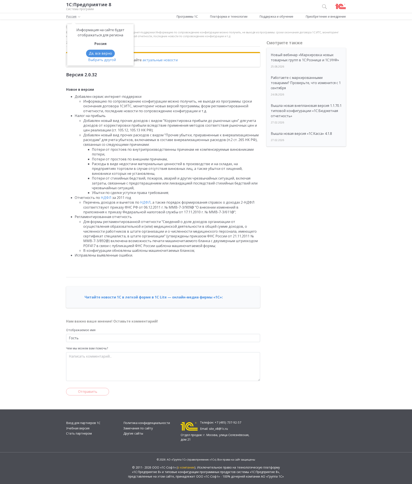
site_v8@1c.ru (218, 429)
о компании (185, 467)
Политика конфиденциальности (146, 423)
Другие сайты (133, 433)
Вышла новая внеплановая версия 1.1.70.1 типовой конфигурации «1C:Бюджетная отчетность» (306, 110)
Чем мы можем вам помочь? (87, 348)
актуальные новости (160, 60)
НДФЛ (106, 197)
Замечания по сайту (138, 428)
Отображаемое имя (80, 330)
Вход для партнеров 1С (83, 423)
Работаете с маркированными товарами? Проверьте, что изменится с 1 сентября (306, 82)
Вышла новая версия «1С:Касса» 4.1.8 (301, 133)
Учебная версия (77, 428)
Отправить (87, 391)
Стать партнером (79, 433)
